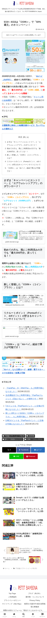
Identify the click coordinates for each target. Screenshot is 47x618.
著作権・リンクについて (35, 597)
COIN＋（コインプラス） (35, 439)
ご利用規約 (12, 597)
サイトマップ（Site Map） (12, 604)
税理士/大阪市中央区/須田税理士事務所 (34, 605)
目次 (20, 137)
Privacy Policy (35, 600)
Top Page (12, 593)
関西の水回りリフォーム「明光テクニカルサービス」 (23, 610)
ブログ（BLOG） (34, 593)
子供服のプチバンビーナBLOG (14, 436)
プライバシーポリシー (12, 600)
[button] (42, 412)
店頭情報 (31, 436)
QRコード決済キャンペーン (14, 439)
